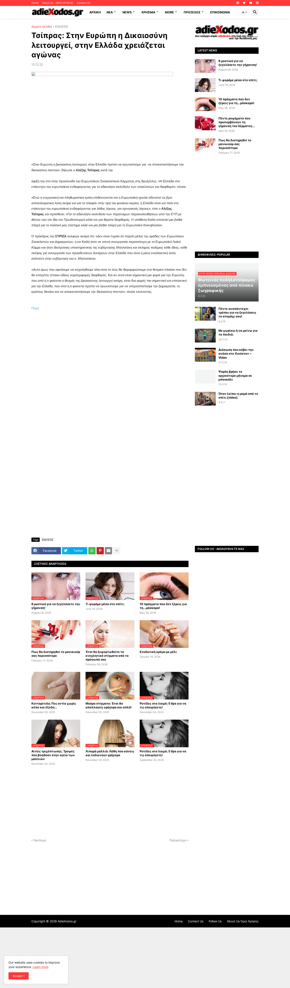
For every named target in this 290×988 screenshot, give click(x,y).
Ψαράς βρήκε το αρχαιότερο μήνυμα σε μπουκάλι (235, 375)
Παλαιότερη (177, 840)
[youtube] (250, 3)
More (169, 12)
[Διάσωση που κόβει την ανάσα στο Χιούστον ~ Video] (205, 355)
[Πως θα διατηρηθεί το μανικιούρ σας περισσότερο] (205, 145)
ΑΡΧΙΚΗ (95, 12)
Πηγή (35, 308)
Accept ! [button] (18, 976)
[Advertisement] (110, 382)
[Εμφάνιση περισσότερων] (116, 550)
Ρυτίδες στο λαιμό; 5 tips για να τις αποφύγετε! (163, 705)
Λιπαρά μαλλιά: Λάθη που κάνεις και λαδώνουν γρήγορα (110, 753)
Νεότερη (40, 840)
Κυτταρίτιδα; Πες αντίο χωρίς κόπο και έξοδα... (53, 705)
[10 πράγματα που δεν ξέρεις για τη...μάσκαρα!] (205, 104)
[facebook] (238, 3)
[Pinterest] (100, 550)
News (127, 12)
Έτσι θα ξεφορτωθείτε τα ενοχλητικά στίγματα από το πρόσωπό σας (107, 655)
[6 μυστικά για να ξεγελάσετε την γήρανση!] (205, 66)
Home (34, 2)
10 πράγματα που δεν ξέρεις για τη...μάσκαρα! (163, 606)
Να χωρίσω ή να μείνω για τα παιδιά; (238, 332)
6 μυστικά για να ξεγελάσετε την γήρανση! (55, 606)
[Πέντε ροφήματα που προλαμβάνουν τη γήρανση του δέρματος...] (205, 123)
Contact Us (83, 2)
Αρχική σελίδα (41, 26)
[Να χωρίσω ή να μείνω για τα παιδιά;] (205, 336)
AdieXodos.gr (67, 921)
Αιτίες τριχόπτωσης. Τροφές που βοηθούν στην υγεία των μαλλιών (53, 755)
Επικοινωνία (220, 12)
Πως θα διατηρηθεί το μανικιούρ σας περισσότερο (55, 653)
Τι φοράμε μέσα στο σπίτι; (105, 604)
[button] (244, 12)
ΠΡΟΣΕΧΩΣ (192, 12)
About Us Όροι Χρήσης (243, 921)
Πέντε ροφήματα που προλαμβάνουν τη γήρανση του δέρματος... (236, 122)
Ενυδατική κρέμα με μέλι (158, 652)
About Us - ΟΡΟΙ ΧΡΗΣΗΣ (57, 2)
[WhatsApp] (92, 550)
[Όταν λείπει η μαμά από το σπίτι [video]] (205, 399)
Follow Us (215, 921)
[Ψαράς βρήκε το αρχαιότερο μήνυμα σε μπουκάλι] (205, 377)
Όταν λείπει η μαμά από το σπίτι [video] (238, 395)
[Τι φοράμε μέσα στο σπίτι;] (205, 85)
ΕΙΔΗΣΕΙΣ (61, 26)
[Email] (108, 550)
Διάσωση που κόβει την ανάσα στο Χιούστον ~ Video (236, 353)
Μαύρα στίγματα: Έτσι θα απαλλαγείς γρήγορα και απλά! (109, 705)
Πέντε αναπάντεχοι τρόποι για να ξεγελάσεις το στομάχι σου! (237, 312)
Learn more (40, 967)
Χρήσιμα (148, 12)
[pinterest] (257, 3)
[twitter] (244, 3)
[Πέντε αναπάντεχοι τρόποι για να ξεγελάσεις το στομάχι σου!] (205, 314)
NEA (110, 12)
